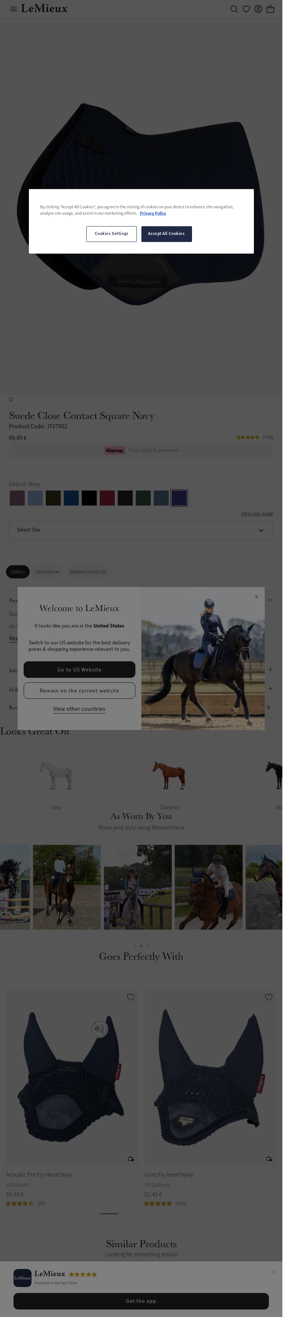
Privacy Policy (153, 214)
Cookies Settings (112, 234)
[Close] (273, 1273)
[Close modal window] (256, 597)
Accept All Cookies (166, 234)
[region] (141, 221)
